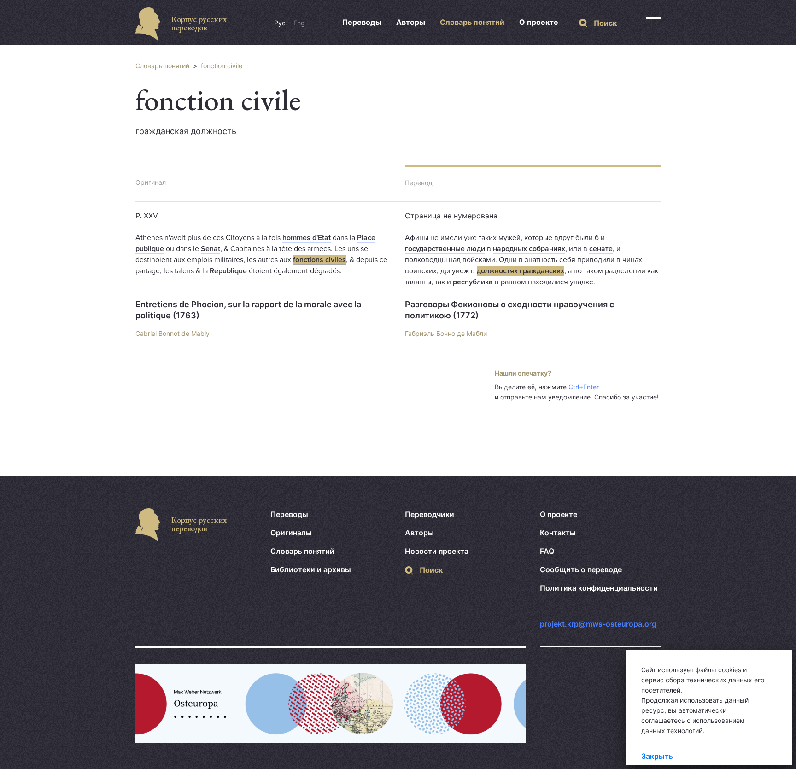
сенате (601, 248)
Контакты (558, 532)
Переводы (361, 22)
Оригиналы (291, 532)
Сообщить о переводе (581, 569)
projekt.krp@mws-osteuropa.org (598, 623)
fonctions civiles (319, 259)
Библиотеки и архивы (310, 569)
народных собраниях (529, 248)
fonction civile (221, 66)
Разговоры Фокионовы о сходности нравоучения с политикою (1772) (509, 309)
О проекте (538, 22)
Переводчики (429, 514)
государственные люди (445, 248)
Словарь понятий (472, 22)
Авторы (410, 22)
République (228, 271)
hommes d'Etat (306, 237)
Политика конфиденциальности (599, 588)
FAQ (547, 551)
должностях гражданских (520, 271)
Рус (280, 23)
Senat (210, 248)
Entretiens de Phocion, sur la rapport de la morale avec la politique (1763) (248, 309)
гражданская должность (185, 131)
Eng (299, 23)
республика (473, 282)
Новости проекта (436, 551)
